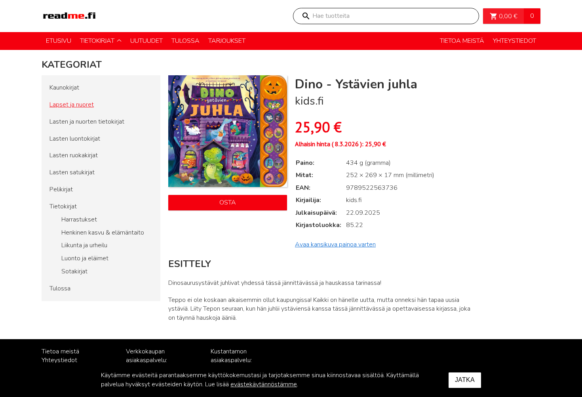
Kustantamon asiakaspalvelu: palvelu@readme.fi (236, 360)
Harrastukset (79, 219)
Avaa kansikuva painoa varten (335, 244)
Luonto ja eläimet (84, 258)
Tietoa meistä (60, 351)
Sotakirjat (74, 271)
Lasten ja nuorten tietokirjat (86, 121)
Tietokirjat (63, 206)
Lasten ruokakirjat (73, 155)
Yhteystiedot (59, 360)
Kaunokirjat (64, 87)
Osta (227, 202)
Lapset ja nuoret (71, 104)
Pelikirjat (61, 189)
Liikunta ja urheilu (84, 245)
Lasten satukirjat (72, 172)
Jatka (465, 379)
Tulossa (59, 288)
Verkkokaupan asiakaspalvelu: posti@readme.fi (148, 360)
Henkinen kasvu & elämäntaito (102, 232)
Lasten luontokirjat (74, 138)
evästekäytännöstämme (263, 384)
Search (305, 16)
